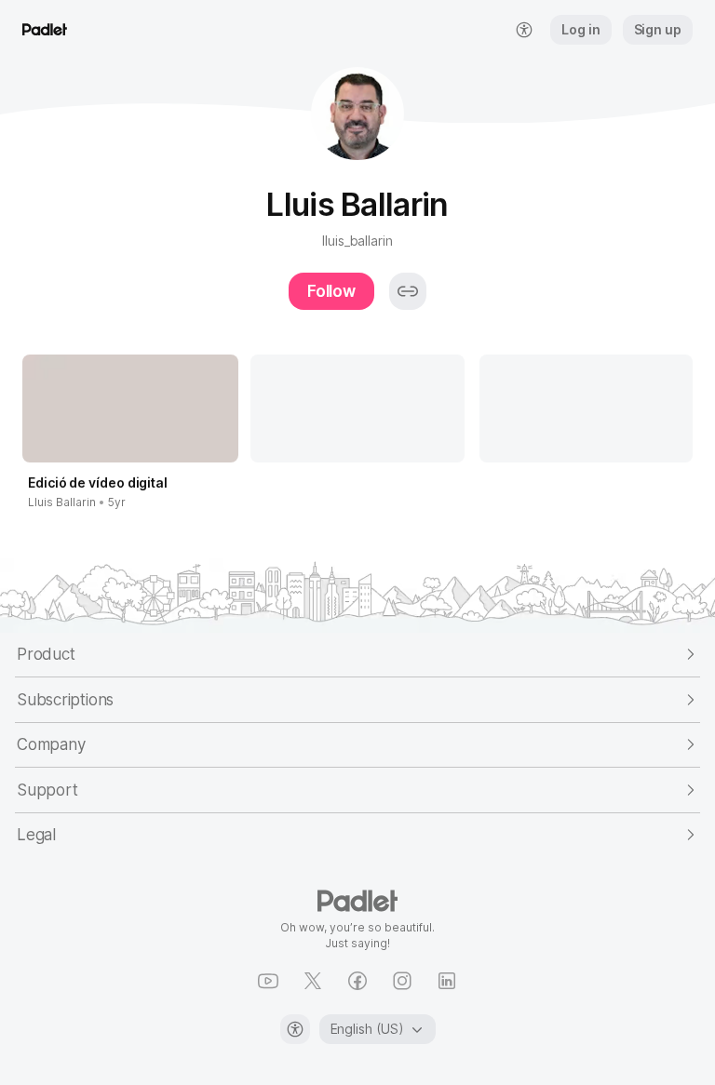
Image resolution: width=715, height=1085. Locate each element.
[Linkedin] (447, 981)
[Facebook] (357, 981)
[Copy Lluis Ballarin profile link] (407, 291)
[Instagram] (402, 981)
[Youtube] (268, 981)
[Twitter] (313, 981)
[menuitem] (524, 30)
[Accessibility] (295, 1029)
